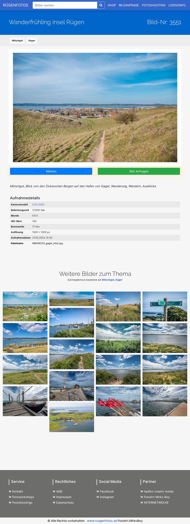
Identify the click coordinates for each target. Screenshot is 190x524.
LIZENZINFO (177, 5)
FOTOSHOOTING (154, 5)
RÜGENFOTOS (15, 5)
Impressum (63, 497)
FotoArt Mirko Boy (157, 497)
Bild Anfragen (139, 171)
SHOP (112, 5)
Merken (51, 171)
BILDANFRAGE (129, 5)
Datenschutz (65, 502)
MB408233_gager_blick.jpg (47, 243)
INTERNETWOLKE (156, 502)
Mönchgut (17, 40)
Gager (31, 40)
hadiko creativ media (158, 491)
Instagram (107, 497)
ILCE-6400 (38, 204)
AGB (59, 491)
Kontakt (17, 491)
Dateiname (17, 243)
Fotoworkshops (23, 497)
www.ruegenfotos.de (102, 521)
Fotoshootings (22, 502)
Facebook (107, 491)
